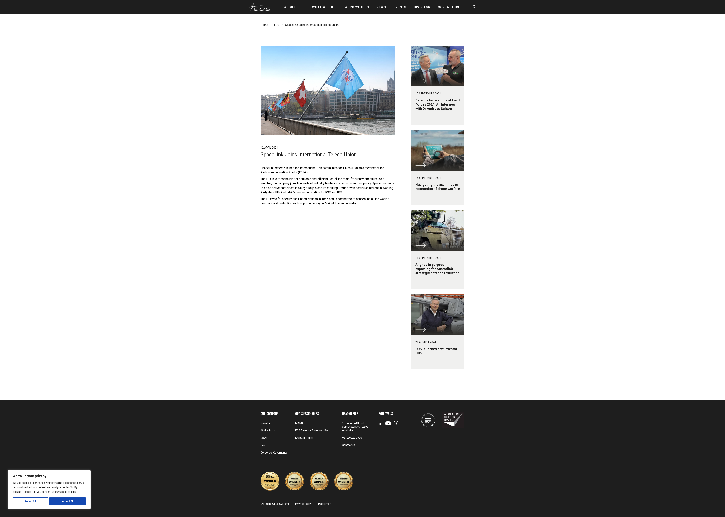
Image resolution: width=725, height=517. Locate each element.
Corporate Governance (274, 452)
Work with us (268, 430)
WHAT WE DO (322, 7)
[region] (49, 489)
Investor (265, 423)
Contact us (348, 445)
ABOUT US (292, 7)
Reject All (30, 501)
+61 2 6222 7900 (352, 437)
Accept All (67, 501)
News (264, 437)
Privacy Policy (303, 503)
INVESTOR (422, 7)
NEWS (381, 7)
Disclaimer (324, 503)
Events (265, 445)
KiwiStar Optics (304, 437)
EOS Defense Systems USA (311, 430)
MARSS (300, 423)
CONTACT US (448, 7)
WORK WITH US (357, 7)
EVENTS (399, 7)
